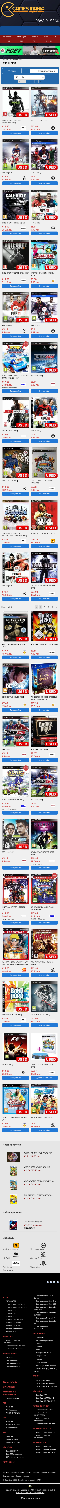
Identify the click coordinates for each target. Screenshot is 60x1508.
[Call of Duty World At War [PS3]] (44, 567)
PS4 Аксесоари (12, 1427)
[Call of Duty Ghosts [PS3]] (16, 205)
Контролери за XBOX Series (43, 1296)
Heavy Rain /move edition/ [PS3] (13, 645)
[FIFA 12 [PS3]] (44, 205)
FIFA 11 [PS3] (7, 325)
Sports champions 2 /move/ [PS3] (14, 1118)
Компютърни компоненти (9, 1393)
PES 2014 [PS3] (37, 375)
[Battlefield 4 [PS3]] (44, 102)
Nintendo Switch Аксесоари (41, 1419)
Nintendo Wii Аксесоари (45, 1452)
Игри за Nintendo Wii (14, 1328)
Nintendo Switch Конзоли (16, 1346)
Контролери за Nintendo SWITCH (45, 1313)
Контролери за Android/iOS (41, 1327)
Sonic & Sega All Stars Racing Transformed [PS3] (15, 376)
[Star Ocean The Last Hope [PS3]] (44, 834)
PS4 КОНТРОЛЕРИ (13, 1424)
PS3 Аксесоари (12, 1439)
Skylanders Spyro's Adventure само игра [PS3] (14, 534)
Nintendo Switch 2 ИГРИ (45, 1432)
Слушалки (40, 1337)
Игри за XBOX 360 (13, 1325)
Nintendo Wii (39, 1442)
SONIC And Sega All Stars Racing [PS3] (42, 908)
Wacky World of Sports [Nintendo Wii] (39, 1181)
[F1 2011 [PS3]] (16, 1046)
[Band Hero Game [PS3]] (16, 996)
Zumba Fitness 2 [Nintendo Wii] (38, 1153)
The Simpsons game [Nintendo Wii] (39, 1195)
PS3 (11, 59)
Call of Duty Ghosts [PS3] (13, 223)
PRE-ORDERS (11, 1301)
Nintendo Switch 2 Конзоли (12, 1341)
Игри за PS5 (10, 1310)
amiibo (36, 1375)
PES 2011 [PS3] (37, 799)
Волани (39, 1349)
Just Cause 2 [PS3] (10, 430)
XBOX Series (9, 1462)
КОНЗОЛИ (8, 1336)
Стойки (39, 1346)
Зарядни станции (43, 1352)
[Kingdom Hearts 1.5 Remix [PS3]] (16, 889)
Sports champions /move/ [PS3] (42, 274)
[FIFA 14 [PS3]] (44, 307)
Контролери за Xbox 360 (46, 1304)
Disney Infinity (10, 1382)
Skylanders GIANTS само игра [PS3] (42, 482)
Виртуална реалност (44, 1340)
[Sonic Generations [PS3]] (16, 781)
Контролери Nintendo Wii (46, 1318)
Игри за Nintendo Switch (15, 1304)
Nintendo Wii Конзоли (14, 1349)
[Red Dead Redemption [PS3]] (44, 515)
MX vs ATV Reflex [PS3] (40, 1014)
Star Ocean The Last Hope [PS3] (42, 853)
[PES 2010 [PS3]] (16, 731)
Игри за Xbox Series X (14, 1319)
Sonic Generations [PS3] (13, 799)
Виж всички (8, 1270)
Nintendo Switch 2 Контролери (42, 1436)
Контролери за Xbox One (46, 1301)
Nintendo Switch (41, 1406)
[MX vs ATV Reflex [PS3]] (44, 996)
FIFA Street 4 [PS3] (10, 481)
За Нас (6, 1472)
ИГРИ (6, 1297)
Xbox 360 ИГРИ (12, 1451)
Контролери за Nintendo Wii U (45, 1322)
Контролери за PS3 (13, 1366)
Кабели (39, 1359)
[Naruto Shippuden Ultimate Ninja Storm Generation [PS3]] (16, 944)
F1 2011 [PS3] (7, 1065)
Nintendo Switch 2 (42, 1428)
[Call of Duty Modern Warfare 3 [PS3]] (16, 102)
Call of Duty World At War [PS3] (43, 587)
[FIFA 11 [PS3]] (16, 307)
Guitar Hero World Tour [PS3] (44, 644)
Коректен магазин (23, 1476)
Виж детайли (15, 133)
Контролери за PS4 (13, 1363)
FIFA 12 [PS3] (36, 223)
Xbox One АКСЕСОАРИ (45, 1398)
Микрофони (41, 1356)
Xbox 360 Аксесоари (14, 1454)
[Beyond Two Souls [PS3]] (16, 679)
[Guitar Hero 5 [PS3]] (44, 731)
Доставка (36, 1472)
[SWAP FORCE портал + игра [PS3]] (44, 1046)
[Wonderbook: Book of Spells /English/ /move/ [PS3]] (44, 679)
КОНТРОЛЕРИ (10, 1353)
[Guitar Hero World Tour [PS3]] (44, 626)
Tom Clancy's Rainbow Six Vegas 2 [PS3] (42, 963)
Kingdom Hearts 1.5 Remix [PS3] (13, 908)
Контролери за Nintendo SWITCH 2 (45, 1308)
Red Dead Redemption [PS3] (43, 533)
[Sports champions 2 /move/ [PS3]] (16, 1099)
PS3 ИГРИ (10, 1436)
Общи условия (48, 1472)
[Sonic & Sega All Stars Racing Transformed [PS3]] (16, 357)
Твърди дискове (12, 1398)
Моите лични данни (31, 1498)
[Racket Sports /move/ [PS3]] (44, 1099)
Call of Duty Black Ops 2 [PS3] (15, 273)
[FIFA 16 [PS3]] (16, 154)
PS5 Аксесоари (12, 1410)
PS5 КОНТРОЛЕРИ (13, 1413)
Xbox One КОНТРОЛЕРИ (45, 1401)
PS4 (4, 1417)
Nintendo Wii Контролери (46, 1449)
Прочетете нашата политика (30, 1492)
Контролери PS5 (12, 1360)
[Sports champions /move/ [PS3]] (44, 255)
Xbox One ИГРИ (42, 1395)
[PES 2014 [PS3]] (44, 357)
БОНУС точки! (25, 1472)
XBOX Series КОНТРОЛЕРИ (46, 1386)
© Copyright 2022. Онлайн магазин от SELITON (22, 1480)
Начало (5, 59)
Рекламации (8, 1476)
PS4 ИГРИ (10, 1421)
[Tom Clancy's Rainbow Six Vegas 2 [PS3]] (44, 944)
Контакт (14, 1472)
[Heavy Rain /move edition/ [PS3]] (16, 626)
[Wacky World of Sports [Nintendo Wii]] (13, 1185)
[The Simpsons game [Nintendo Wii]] (13, 1199)
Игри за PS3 (10, 1316)
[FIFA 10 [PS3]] (44, 412)
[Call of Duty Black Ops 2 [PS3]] (16, 255)
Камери (39, 1343)
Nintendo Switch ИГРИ (44, 1410)
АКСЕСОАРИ (39, 1333)
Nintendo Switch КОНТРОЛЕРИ (41, 1414)
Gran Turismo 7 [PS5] (33, 1221)
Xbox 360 (7, 1447)
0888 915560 (47, 20)
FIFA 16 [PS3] (7, 173)
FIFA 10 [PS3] (36, 430)
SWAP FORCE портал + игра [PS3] (42, 1066)
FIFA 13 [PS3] (36, 173)
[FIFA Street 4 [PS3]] (16, 462)
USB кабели (42, 1362)
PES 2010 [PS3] (8, 749)
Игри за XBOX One (13, 1322)
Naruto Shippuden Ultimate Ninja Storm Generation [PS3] (15, 963)
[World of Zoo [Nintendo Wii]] (13, 1171)
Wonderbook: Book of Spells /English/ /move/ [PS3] (44, 698)
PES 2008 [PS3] (8, 852)
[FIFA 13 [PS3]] (44, 154)
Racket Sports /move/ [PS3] (43, 1117)
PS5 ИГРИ (10, 1407)
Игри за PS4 (10, 1313)
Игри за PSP (10, 1332)
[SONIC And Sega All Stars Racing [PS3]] (44, 889)
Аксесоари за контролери (46, 1365)
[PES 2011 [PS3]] (44, 781)
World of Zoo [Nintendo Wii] (37, 1167)
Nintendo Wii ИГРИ (43, 1446)
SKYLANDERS (9, 1387)
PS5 (4, 1403)
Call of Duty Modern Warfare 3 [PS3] (11, 121)
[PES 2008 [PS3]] (16, 834)
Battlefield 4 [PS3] (39, 120)
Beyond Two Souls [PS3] (13, 697)
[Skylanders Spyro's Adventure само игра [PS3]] (16, 515)
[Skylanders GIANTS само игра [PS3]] (44, 462)
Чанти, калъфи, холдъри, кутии (45, 1369)
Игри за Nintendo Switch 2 (16, 1307)
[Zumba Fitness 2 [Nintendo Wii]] (13, 1157)
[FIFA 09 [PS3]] (16, 567)
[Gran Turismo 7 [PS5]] (13, 1225)
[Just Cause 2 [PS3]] (16, 412)
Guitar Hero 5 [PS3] (39, 749)
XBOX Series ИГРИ (43, 1380)
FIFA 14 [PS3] (36, 325)
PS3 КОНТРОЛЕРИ (13, 1442)
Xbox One (37, 1391)
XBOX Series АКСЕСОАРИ (46, 1383)
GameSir (9, 1357)
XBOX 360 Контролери (15, 1457)
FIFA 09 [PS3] (7, 586)
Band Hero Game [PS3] (12, 1014)
